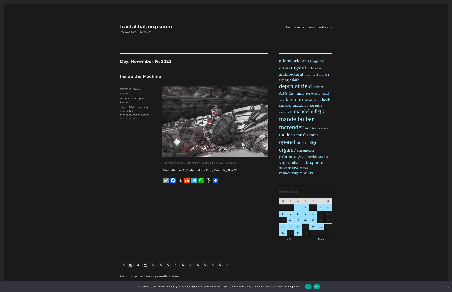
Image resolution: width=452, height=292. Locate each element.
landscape (285, 105)
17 (313, 220)
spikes (283, 167)
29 (297, 233)
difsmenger (297, 93)
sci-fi (323, 156)
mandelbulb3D (309, 111)
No (317, 286)
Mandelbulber (128, 98)
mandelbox (126, 110)
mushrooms (307, 135)
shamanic (300, 163)
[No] (447, 286)
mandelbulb (285, 112)
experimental (320, 93)
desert (318, 87)
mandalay (142, 107)
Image (124, 93)
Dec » (321, 239)
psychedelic (307, 156)
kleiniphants (312, 100)
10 (313, 213)
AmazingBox (312, 61)
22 (297, 226)
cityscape (285, 80)
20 (282, 226)
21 (290, 226)
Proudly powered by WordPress (163, 276)
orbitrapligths (308, 143)
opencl (134, 118)
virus (305, 168)
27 (282, 233)
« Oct (290, 239)
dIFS (283, 93)
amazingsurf (293, 68)
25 (320, 226)
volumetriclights (290, 173)
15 (298, 220)
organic (287, 150)
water (309, 172)
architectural (291, 74)
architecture (314, 75)
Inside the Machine (140, 76)
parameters (305, 150)
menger (310, 128)
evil (308, 93)
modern (124, 118)
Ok (308, 286)
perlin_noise (287, 156)
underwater (295, 167)
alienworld (290, 60)
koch (326, 100)
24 (312, 226)
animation (314, 68)
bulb (327, 75)
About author (318, 27)
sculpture (285, 163)
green (281, 100)
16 (305, 220)
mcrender (144, 114)
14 (290, 220)
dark (295, 80)
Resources (292, 27)
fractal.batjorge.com (146, 27)
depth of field (127, 107)
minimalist (323, 128)
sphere (316, 162)
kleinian (294, 99)
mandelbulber (128, 114)
